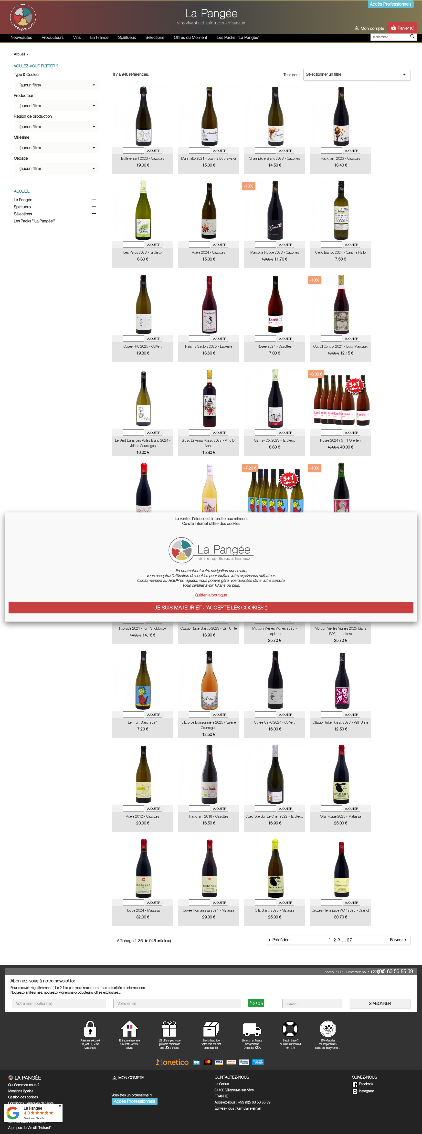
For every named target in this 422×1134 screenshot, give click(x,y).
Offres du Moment (190, 37)
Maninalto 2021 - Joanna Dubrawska (208, 158)
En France (99, 37)
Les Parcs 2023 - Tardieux (142, 252)
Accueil (21, 191)
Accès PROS (334, 972)
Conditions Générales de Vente (30, 1103)
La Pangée (23, 200)
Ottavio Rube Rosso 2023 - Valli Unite (340, 722)
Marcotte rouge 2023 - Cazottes (274, 252)
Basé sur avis (34, 1118)
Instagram (366, 1091)
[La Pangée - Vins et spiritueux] (211, 18)
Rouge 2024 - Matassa (143, 910)
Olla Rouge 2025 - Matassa (340, 816)
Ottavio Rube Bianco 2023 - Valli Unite (208, 628)
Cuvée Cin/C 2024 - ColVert (274, 722)
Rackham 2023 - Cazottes (340, 158)
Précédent (279, 940)
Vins (77, 37)
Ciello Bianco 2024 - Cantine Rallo (340, 252)
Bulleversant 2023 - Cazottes (142, 158)
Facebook (365, 1084)
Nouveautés (21, 37)
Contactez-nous (357, 972)
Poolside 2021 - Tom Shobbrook (142, 628)
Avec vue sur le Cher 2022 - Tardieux (274, 816)
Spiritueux (127, 37)
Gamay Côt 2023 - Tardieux (274, 440)
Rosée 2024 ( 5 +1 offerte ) (340, 440)
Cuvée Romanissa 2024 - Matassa (208, 910)
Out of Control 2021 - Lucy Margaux (340, 346)
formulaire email (249, 1108)
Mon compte (128, 1077)
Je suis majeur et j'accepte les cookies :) (211, 607)
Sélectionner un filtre (356, 75)
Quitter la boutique (211, 595)
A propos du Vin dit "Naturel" (29, 1127)
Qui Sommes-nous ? (23, 1085)
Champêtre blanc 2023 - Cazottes (274, 158)
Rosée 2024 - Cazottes (274, 346)
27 (349, 940)
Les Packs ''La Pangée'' (239, 37)
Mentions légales (20, 1091)
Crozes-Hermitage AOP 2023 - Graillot (340, 910)
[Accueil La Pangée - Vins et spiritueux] (23, 16)
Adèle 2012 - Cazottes (142, 816)
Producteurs (52, 37)
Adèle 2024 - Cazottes (208, 252)
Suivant (399, 940)
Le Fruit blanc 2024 (143, 722)
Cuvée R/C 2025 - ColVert (143, 346)
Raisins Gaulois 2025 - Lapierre (208, 346)
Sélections (155, 37)
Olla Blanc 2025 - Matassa (274, 910)
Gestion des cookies (23, 1097)
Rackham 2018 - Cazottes (208, 816)
